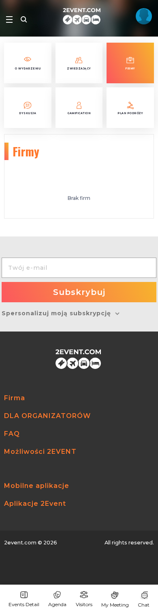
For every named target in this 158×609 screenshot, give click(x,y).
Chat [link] (143, 605)
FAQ (12, 434)
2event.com (20, 543)
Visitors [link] (84, 604)
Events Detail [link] (24, 604)
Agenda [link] (57, 604)
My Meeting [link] (115, 605)
